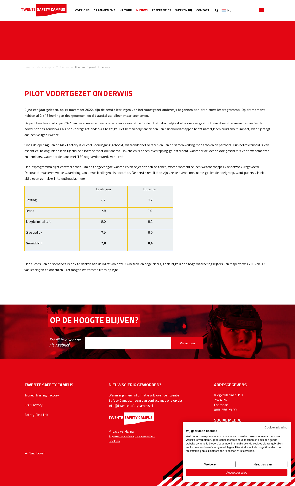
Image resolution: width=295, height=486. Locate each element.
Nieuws (142, 10)
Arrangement (104, 10)
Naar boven (36, 453)
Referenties (161, 10)
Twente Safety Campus (39, 67)
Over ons (82, 10)
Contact (202, 10)
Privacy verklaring (121, 431)
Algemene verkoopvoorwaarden (132, 436)
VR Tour (126, 10)
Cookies (114, 441)
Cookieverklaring (276, 427)
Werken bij (183, 10)
